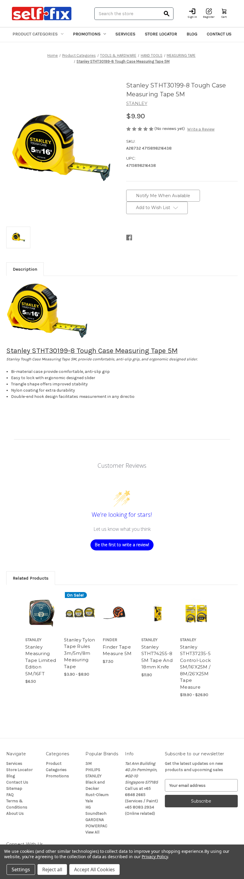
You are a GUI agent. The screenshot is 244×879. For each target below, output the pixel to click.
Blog (192, 34)
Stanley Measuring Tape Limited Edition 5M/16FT (40, 660)
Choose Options (80, 619)
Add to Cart (157, 619)
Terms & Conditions (16, 804)
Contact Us (219, 34)
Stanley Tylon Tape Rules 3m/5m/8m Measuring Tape (79, 653)
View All (92, 832)
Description (25, 269)
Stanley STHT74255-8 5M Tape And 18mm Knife (157, 657)
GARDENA (94, 819)
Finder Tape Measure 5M (117, 650)
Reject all (52, 869)
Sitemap (14, 788)
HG (88, 807)
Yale (89, 800)
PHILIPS (92, 769)
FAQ (10, 794)
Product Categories (35, 34)
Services (125, 34)
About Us (15, 813)
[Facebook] (129, 237)
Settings (21, 869)
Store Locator (161, 34)
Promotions (87, 34)
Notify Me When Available (163, 195)
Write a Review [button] (201, 129)
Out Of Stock (41, 619)
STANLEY (93, 775)
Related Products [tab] (31, 578)
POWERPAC (96, 825)
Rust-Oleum (97, 794)
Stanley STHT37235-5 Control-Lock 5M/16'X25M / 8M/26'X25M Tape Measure (195, 667)
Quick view (41, 605)
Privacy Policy (155, 856)
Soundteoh (96, 813)
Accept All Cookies (94, 869)
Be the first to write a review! (122, 544)
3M (88, 763)
